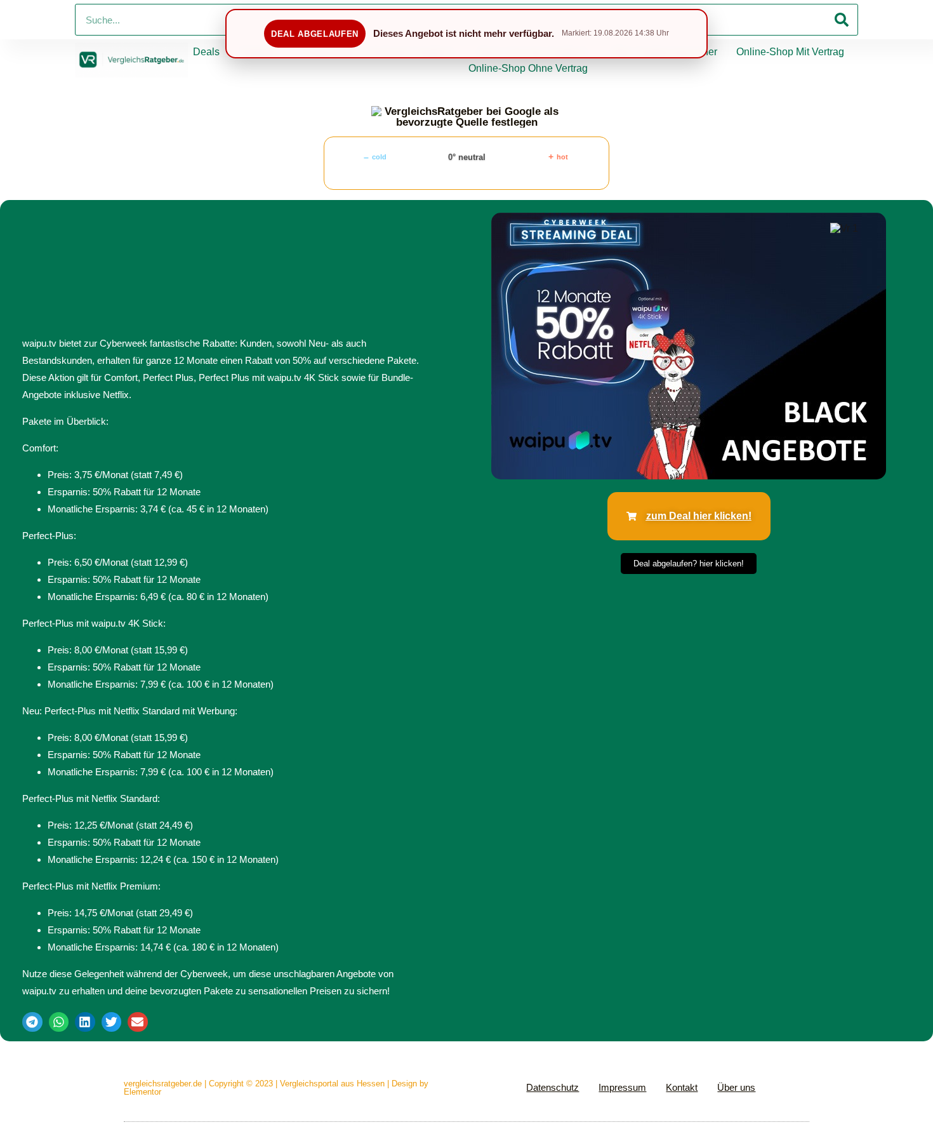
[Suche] (841, 19)
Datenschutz (552, 1087)
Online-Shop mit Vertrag (790, 51)
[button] (32, 1022)
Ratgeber (260, 51)
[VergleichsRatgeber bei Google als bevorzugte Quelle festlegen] (466, 117)
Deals (206, 51)
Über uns (736, 1087)
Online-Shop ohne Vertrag (528, 68)
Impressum (622, 1087)
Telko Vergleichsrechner (663, 51)
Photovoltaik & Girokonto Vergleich (378, 51)
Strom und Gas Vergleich (532, 51)
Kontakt (682, 1087)
